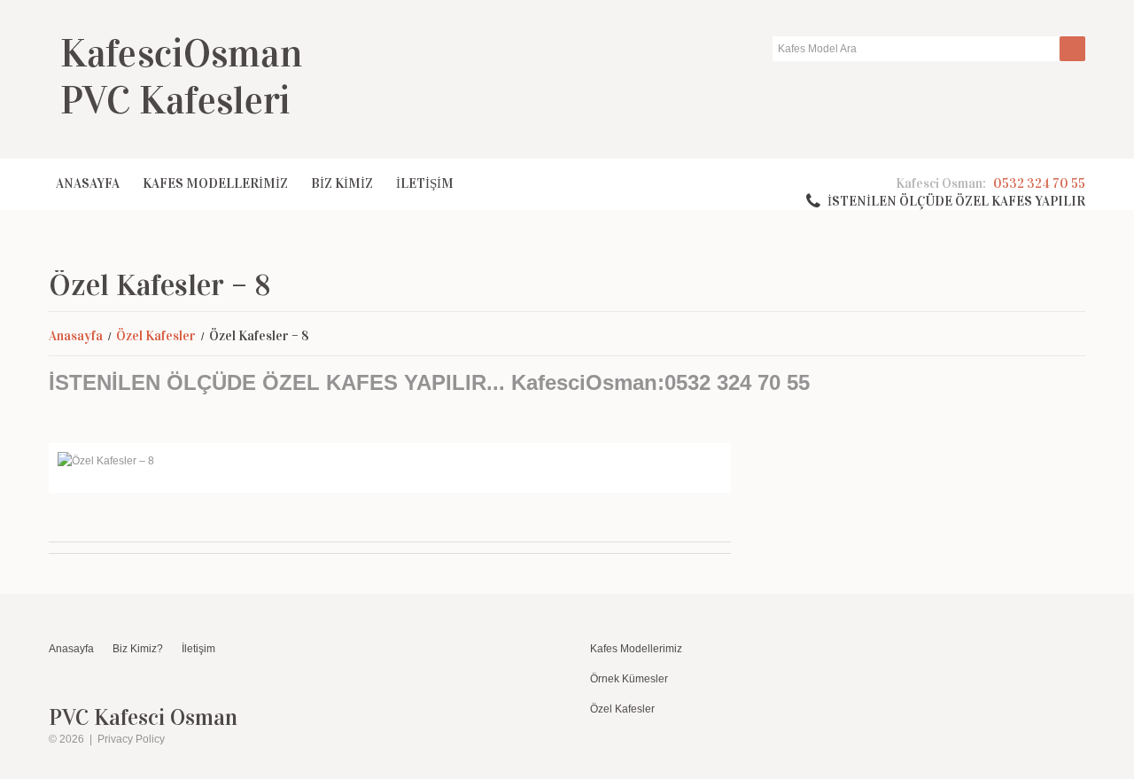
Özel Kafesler (156, 336)
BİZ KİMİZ (342, 183)
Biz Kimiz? (138, 649)
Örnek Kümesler (629, 679)
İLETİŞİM (425, 183)
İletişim (198, 649)
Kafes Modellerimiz (636, 649)
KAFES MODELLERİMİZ (215, 183)
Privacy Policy (131, 739)
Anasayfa (88, 183)
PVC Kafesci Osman (143, 717)
